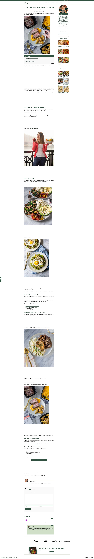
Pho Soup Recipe (60, 76)
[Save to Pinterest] (0, 281)
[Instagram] (64, 0)
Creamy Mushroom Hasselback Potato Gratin (32, 306)
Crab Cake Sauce (65, 84)
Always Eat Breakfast (28, 59)
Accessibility (10, 557)
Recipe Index (53, 2)
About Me (14, 557)
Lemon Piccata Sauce (66, 92)
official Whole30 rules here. (33, 112)
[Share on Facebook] (0, 277)
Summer (40, 2)
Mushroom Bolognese (29, 308)
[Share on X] (0, 279)
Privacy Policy (3, 557)
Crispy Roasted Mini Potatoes (65, 77)
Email (41, 506)
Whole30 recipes (30, 441)
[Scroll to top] (92, 547)
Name (26, 506)
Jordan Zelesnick (36, 11)
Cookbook (57, 2)
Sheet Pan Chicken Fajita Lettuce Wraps (31, 307)
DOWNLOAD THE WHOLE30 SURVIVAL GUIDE (39, 459)
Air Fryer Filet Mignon (59, 85)
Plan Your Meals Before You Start (30, 61)
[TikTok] (66, 0)
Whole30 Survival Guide (48, 291)
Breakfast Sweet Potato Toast (30, 309)
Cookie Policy (6, 557)
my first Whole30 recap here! (33, 128)
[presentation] (60, 42)
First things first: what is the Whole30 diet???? (32, 58)
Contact (16, 557)
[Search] (67, 34)
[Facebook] (69, 0)
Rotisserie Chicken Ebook (46, 2)
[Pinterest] (67, 0)
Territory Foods (42, 314)
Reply (52, 518)
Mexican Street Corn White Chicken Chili (60, 93)
